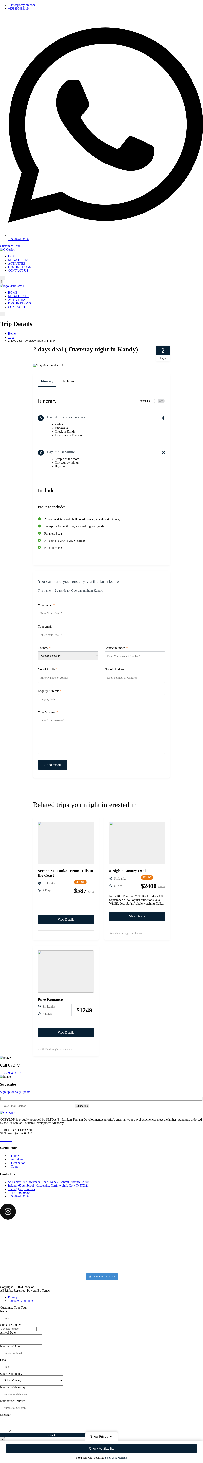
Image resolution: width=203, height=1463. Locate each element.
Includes (68, 381)
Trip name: (46, 590)
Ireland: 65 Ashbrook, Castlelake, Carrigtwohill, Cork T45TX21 (48, 1185)
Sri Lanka (49, 883)
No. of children (114, 669)
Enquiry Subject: (49, 691)
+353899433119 (18, 8)
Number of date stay (12, 1387)
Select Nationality (11, 1373)
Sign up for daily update (15, 1092)
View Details (66, 919)
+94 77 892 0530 (19, 1192)
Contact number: (116, 648)
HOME (12, 256)
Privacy (12, 1297)
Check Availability (101, 1448)
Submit (51, 1435)
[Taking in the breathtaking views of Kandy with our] (101, 1233)
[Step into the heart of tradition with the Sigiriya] (170, 1259)
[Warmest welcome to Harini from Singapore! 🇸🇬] (33, 1235)
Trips (11, 337)
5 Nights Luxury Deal (127, 871)
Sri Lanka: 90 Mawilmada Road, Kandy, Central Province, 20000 (49, 1182)
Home (12, 333)
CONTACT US (18, 270)
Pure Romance (50, 999)
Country (44, 648)
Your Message (48, 712)
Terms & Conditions (20, 1300)
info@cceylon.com (23, 5)
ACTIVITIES (17, 263)
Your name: (46, 605)
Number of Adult (10, 1346)
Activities (16, 1159)
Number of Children (12, 1401)
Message (5, 1414)
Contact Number (10, 1324)
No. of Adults (47, 669)
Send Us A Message (116, 1457)
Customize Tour (10, 246)
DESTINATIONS (19, 267)
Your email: (46, 626)
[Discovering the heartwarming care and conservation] (170, 1235)
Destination (17, 1163)
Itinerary (47, 381)
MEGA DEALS (18, 260)
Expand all (145, 400)
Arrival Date (8, 1332)
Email (3, 1360)
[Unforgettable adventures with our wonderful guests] (101, 1257)
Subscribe (82, 1105)
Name (4, 1311)
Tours (14, 1166)
